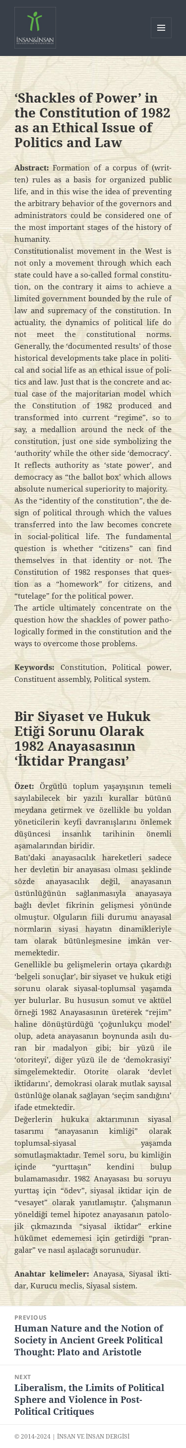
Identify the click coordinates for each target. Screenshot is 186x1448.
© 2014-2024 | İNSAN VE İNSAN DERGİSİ (71, 1436)
